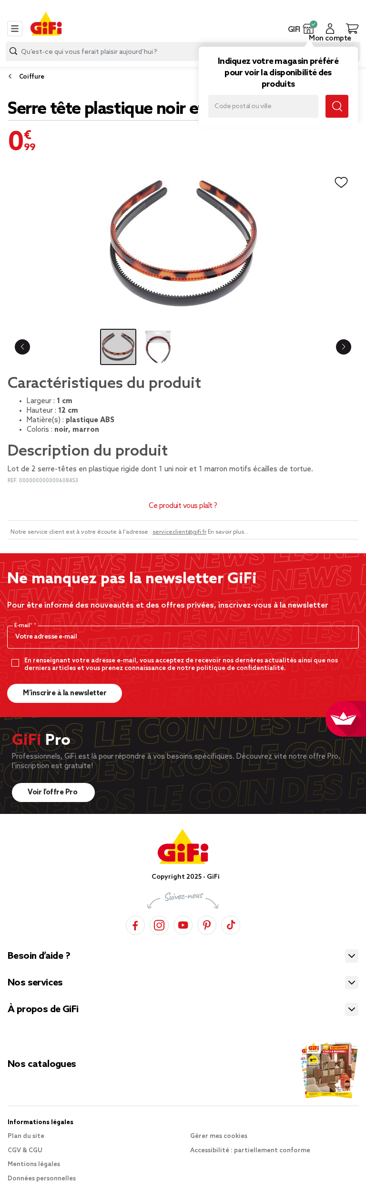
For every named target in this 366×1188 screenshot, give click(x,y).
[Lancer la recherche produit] (13, 51)
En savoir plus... (228, 532)
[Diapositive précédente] (22, 347)
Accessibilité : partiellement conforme (250, 1150)
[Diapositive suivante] (343, 347)
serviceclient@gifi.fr (179, 532)
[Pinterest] (206, 924)
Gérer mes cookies (218, 1136)
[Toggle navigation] (14, 28)
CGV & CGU (25, 1150)
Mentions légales (34, 1164)
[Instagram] (159, 924)
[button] (309, 28)
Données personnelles (42, 1178)
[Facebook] (135, 924)
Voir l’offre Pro (53, 792)
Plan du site (26, 1136)
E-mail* (24, 625)
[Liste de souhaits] (341, 182)
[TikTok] (230, 924)
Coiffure (31, 77)
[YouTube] (183, 924)
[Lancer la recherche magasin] (336, 106)
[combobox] (183, 51)
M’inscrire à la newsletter (64, 693)
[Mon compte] (330, 28)
